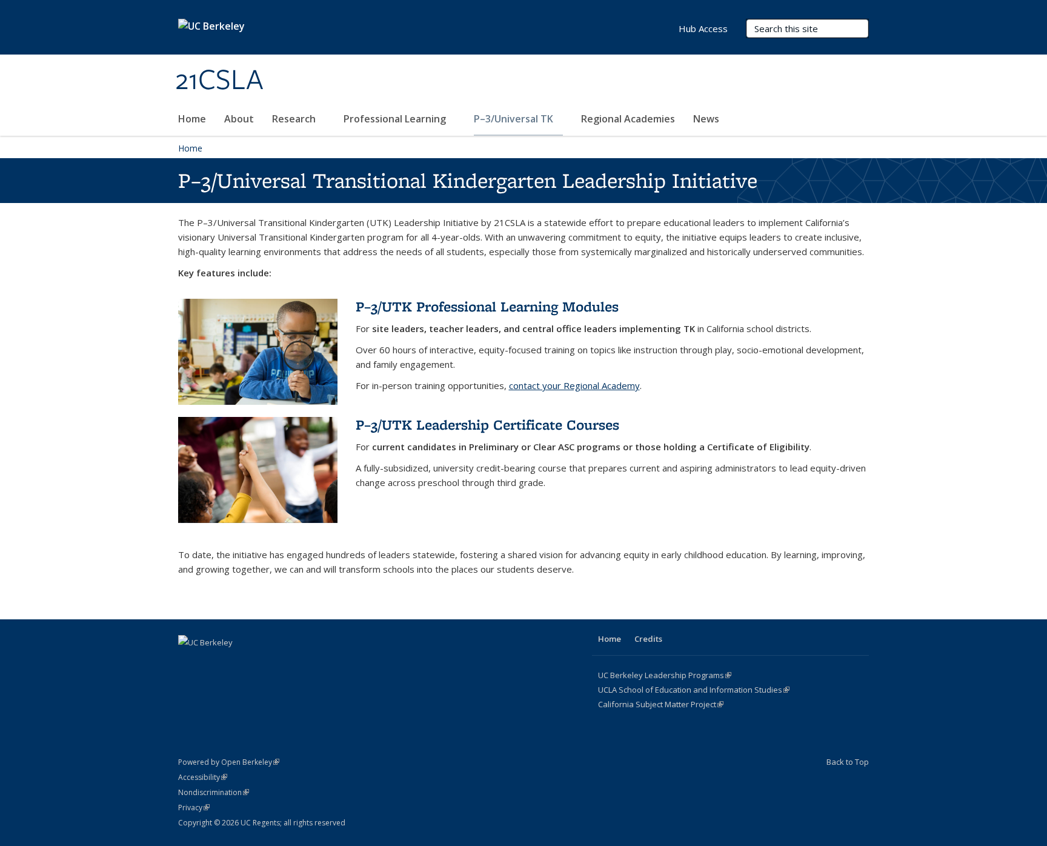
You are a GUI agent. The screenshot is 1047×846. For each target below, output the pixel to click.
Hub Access (703, 28)
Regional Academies (628, 118)
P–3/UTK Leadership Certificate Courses (487, 424)
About (239, 118)
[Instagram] (283, 662)
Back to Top (847, 761)
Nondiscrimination (213, 792)
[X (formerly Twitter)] (213, 662)
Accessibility (202, 777)
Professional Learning (396, 118)
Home (192, 118)
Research (295, 118)
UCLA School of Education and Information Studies (693, 689)
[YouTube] (260, 662)
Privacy (194, 807)
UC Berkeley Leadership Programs (664, 675)
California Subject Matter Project (660, 704)
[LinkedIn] (236, 662)
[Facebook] (189, 662)
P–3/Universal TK (515, 118)
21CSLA (219, 80)
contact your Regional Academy (574, 385)
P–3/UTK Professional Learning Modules (487, 306)
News (706, 118)
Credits (648, 638)
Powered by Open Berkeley (228, 762)
